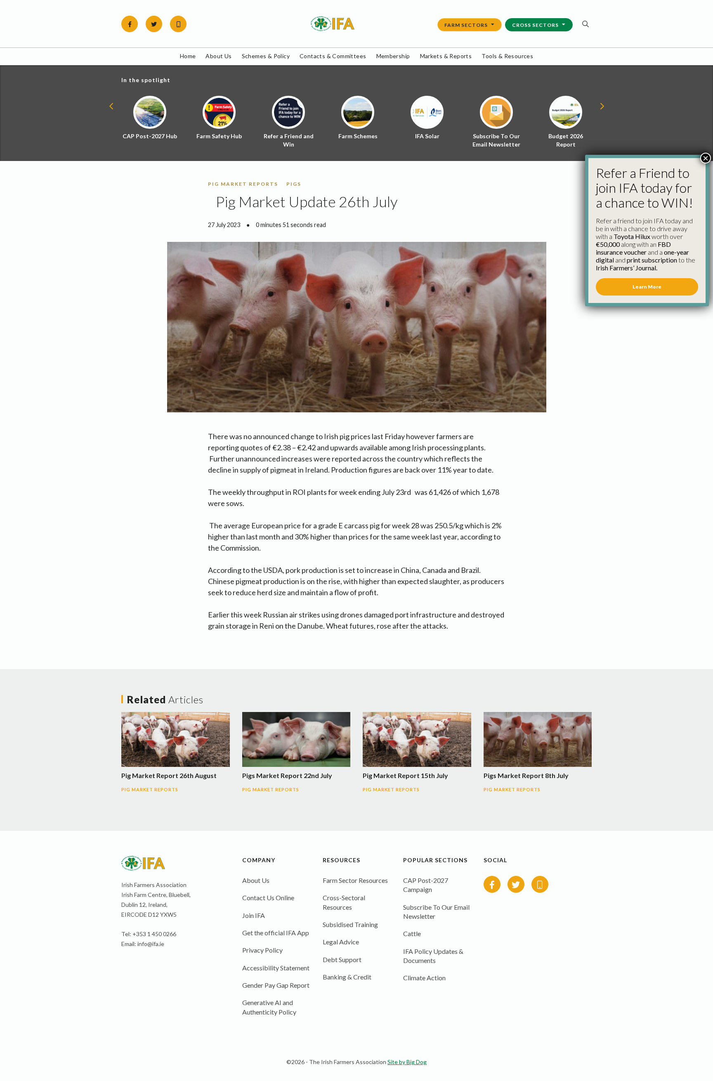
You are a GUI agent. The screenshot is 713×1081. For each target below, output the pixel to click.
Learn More (647, 287)
